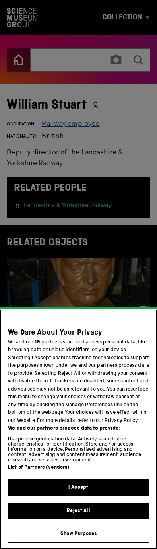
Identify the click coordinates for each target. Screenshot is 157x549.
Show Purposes (78, 534)
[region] (78, 429)
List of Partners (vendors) (38, 467)
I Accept (78, 487)
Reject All (78, 511)
